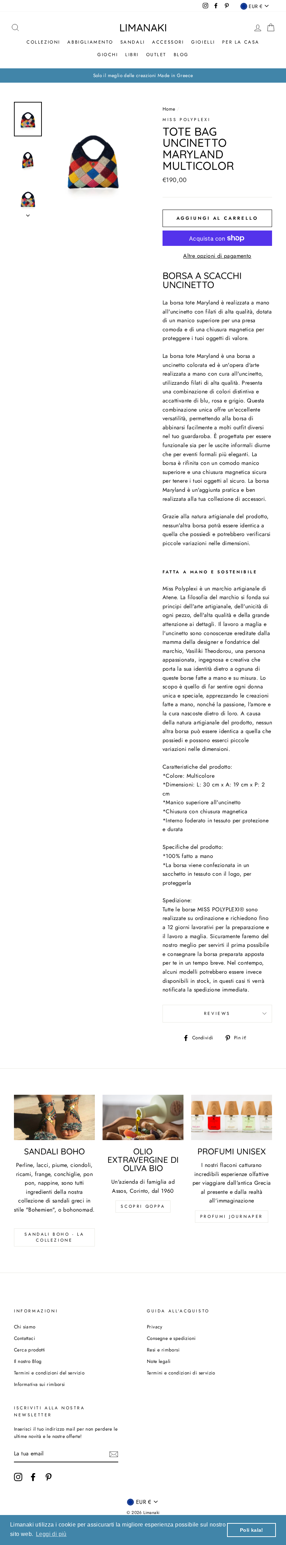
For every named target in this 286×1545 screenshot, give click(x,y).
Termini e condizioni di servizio (181, 1372)
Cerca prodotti (29, 1349)
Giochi (107, 54)
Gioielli (203, 42)
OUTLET (156, 54)
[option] (143, 76)
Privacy (155, 1326)
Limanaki (143, 27)
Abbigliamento (90, 42)
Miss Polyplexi (186, 119)
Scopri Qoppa (143, 1206)
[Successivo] (28, 213)
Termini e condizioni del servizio (49, 1372)
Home (169, 108)
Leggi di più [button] (51, 1534)
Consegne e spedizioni (171, 1338)
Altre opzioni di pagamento (217, 256)
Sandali (132, 42)
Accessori (168, 42)
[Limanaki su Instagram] (18, 1477)
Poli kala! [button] (251, 1530)
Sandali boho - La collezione (54, 1237)
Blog (181, 54)
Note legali (159, 1361)
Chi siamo (25, 1326)
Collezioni (43, 42)
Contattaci (24, 1338)
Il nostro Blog (28, 1361)
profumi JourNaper (231, 1216)
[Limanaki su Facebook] (33, 1477)
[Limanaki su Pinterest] (48, 1477)
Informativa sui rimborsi (39, 1384)
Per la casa (240, 42)
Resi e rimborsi (163, 1349)
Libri (132, 54)
